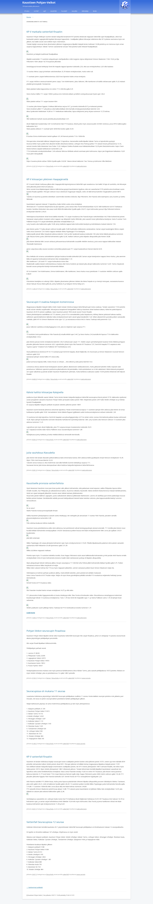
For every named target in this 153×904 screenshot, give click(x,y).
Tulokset (64, 11)
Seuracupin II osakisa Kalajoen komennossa (50, 301)
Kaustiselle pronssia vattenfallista (45, 483)
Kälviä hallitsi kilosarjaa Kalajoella (45, 392)
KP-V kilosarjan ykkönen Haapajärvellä (47, 179)
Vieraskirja (85, 11)
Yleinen (48, 470)
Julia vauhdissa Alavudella (41, 452)
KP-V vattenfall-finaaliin (39, 756)
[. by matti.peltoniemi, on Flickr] (28, 52)
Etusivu (26, 11)
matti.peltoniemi (81, 166)
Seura (95, 11)
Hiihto (48, 289)
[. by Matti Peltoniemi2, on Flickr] (28, 324)
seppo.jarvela (86, 678)
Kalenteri (53, 11)
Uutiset (36, 11)
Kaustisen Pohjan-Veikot (38, 2)
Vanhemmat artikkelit (35, 887)
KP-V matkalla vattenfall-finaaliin (44, 31)
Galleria (74, 11)
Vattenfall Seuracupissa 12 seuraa (45, 821)
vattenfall (66, 166)
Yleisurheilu (49, 166)
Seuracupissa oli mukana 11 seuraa (46, 691)
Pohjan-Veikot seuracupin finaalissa (46, 630)
